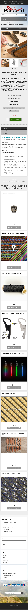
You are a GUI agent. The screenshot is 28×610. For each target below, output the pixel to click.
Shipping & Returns (8, 527)
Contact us (5, 547)
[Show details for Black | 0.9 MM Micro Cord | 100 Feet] (14, 288)
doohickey (20, 181)
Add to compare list (20, 108)
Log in (9, 3)
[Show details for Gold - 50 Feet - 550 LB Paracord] (14, 409)
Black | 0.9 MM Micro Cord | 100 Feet (11, 273)
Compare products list (8, 575)
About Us (5, 534)
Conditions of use (7, 531)
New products (6, 571)
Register (5, 3)
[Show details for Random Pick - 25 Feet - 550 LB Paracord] (14, 248)
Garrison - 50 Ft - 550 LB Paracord (11, 473)
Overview (5, 128)
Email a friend (15, 110)
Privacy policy (6, 529)
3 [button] (15, 68)
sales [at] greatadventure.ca (18, 1)
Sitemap (5, 542)
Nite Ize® (17, 98)
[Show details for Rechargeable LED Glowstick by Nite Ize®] (14, 369)
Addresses (5, 560)
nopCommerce (16, 605)
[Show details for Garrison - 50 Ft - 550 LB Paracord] (14, 489)
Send (22, 593)
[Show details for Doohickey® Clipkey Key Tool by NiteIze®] (14, 328)
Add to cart (15, 119)
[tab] (14, 128)
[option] (5, 63)
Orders (4, 557)
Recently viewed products (9, 573)
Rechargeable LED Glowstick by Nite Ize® (13, 353)
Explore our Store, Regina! (10, 522)
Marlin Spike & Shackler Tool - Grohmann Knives (13, 434)
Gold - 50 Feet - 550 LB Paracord (10, 393)
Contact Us (5, 131)
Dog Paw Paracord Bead (8, 193)
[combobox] (11, 15)
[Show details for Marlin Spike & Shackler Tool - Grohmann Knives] (14, 449)
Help (4, 544)
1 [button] (12, 68)
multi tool (12, 181)
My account (6, 555)
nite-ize (5, 181)
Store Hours (6, 525)
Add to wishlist (8, 108)
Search (26, 15)
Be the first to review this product (14, 95)
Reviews (5, 133)
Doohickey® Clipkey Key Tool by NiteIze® (13, 313)
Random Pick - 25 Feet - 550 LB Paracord (13, 233)
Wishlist (5, 562)
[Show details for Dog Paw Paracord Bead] (14, 208)
